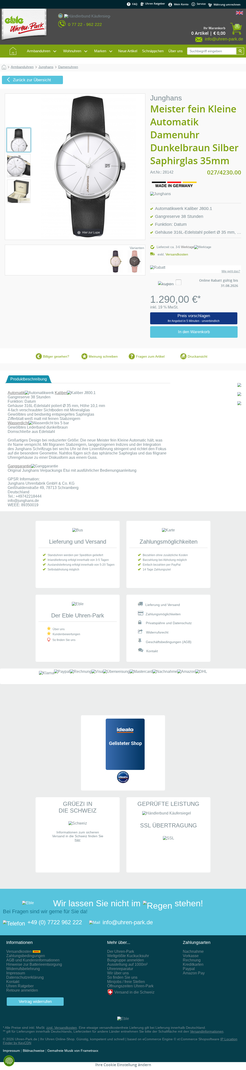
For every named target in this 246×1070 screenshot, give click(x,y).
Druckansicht (197, 356)
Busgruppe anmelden (125, 960)
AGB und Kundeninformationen (33, 960)
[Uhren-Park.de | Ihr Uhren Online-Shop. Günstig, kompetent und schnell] (24, 26)
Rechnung (192, 960)
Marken (100, 51)
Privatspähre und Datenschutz (169, 623)
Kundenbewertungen (66, 634)
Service (201, 4)
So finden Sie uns (63, 640)
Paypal (189, 969)
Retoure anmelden (22, 990)
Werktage (187, 247)
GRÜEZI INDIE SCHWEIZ (78, 807)
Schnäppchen (153, 51)
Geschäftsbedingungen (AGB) (168, 642)
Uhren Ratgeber (154, 3)
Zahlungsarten (196, 942)
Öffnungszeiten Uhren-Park (130, 986)
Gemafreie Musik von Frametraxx (72, 1051)
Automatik (16, 393)
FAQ (134, 4)
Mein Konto (181, 4)
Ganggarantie (19, 466)
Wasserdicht (18, 423)
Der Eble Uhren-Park (77, 615)
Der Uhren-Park (120, 951)
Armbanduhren (38, 51)
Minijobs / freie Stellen (126, 982)
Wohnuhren (72, 51)
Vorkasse (191, 956)
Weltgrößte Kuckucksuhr (128, 956)
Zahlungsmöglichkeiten (168, 541)
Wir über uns (118, 973)
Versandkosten (177, 254)
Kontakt (152, 651)
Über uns (175, 51)
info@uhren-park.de (128, 922)
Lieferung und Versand (77, 541)
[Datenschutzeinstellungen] (9, 1060)
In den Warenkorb (194, 332)
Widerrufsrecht (157, 632)
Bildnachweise (33, 1051)
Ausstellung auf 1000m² (127, 964)
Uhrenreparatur (120, 969)
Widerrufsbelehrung (23, 969)
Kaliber (61, 393)
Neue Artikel (127, 51)
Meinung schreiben (103, 356)
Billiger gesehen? (56, 356)
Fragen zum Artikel (150, 356)
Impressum (15, 973)
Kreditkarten (193, 964)
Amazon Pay (194, 973)
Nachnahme (193, 951)
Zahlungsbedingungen (25, 956)
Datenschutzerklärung (25, 977)
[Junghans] (160, 194)
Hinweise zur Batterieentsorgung (34, 964)
